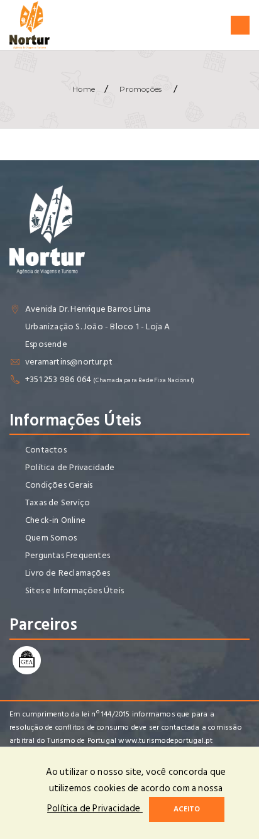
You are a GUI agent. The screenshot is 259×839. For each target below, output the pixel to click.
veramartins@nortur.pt (69, 361)
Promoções (140, 89)
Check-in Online (55, 520)
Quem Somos (51, 537)
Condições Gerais (58, 485)
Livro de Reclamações (67, 573)
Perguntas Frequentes (67, 555)
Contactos (46, 449)
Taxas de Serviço (57, 502)
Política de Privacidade (70, 467)
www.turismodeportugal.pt (165, 741)
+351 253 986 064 (58, 379)
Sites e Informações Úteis (74, 590)
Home (83, 89)
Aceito (187, 809)
